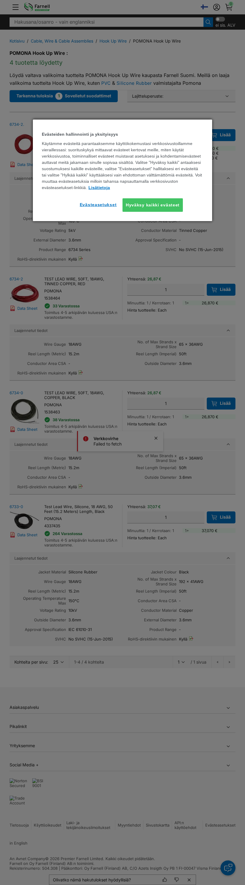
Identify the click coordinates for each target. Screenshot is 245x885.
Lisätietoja (99, 187)
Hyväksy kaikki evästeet (153, 205)
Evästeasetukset (98, 204)
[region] (122, 170)
